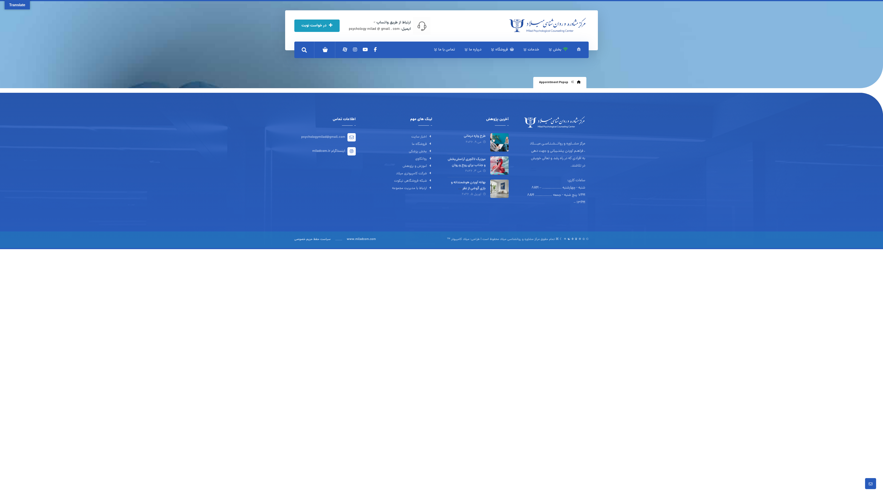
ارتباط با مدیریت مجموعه (409, 188)
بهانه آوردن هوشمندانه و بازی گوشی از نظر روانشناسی (468, 188)
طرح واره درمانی (475, 136)
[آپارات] (345, 49)
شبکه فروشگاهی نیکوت (410, 181)
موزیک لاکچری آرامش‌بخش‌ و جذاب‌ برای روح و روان (467, 162)
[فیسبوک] (375, 49)
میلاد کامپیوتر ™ (458, 239)
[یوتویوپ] (365, 49)
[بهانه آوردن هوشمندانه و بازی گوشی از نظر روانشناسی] (499, 189)
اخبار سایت (419, 137)
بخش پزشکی (418, 151)
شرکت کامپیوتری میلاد (411, 173)
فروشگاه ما (419, 144)
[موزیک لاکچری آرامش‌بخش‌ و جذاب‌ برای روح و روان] (499, 165)
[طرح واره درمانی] (499, 142)
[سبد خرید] (325, 50)
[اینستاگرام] (355, 49)
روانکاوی (421, 159)
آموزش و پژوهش (415, 166)
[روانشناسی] (547, 25)
